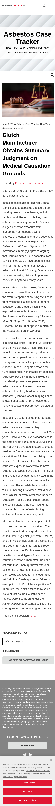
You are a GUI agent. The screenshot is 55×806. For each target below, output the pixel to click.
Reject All (27, 791)
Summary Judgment (12, 128)
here (32, 615)
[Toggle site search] (44, 6)
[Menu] (50, 6)
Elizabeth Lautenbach (29, 183)
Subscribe (27, 745)
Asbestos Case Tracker (28, 124)
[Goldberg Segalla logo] (13, 6)
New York (45, 124)
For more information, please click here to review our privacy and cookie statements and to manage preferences (26, 773)
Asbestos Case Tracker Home (28, 660)
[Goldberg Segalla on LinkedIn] (30, 755)
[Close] (51, 760)
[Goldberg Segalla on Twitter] (25, 755)
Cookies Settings (27, 782)
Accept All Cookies (27, 800)
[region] (27, 781)
